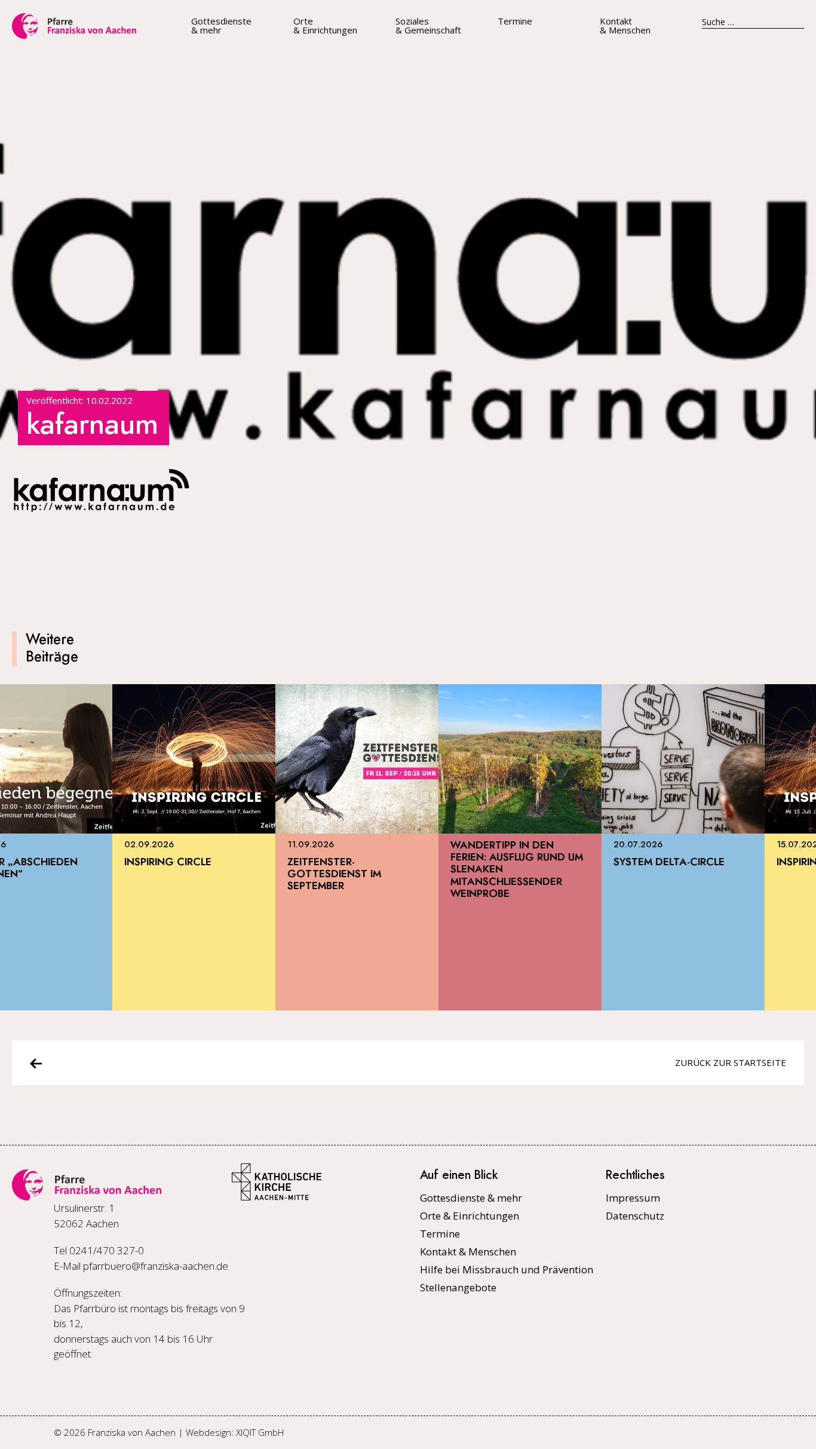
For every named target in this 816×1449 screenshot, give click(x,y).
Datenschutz (635, 1215)
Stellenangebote (458, 1287)
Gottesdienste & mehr (221, 26)
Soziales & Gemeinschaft (428, 26)
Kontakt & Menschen (625, 26)
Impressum (633, 1197)
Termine (515, 21)
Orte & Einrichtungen (325, 26)
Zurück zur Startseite (730, 1062)
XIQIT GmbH (260, 1432)
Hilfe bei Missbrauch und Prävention (506, 1269)
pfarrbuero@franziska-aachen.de (155, 1266)
